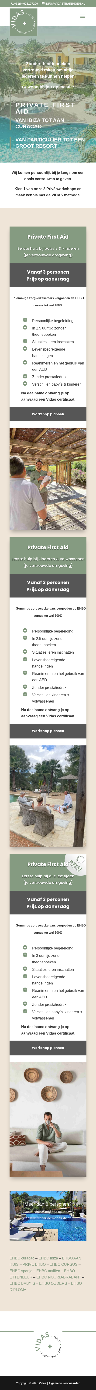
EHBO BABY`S (22, 1283)
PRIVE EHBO (34, 1264)
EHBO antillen (48, 1271)
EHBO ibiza (48, 1258)
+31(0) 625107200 (26, 3)
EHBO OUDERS (53, 1283)
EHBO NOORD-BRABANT (58, 1277)
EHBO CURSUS (64, 1264)
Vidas (42, 1383)
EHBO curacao (22, 1258)
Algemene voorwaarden (64, 1383)
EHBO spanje (21, 1271)
